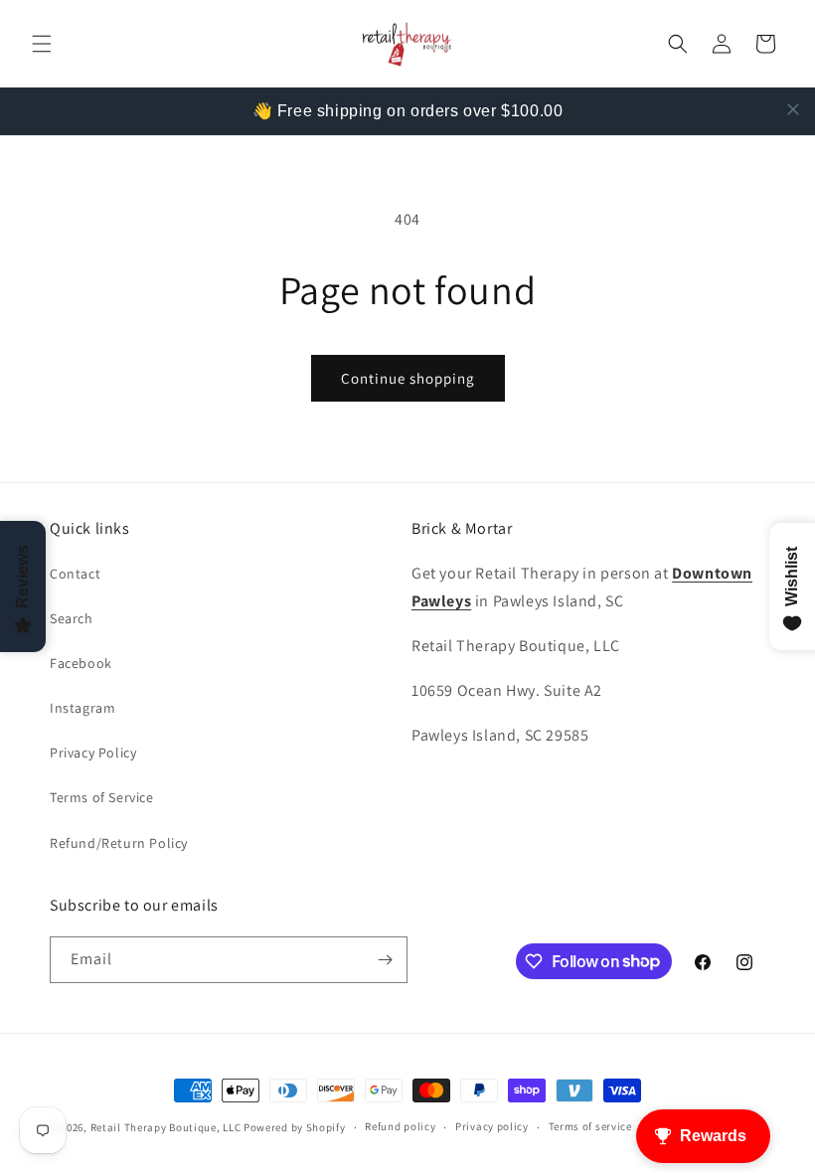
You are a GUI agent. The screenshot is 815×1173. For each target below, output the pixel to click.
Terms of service (590, 1126)
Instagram (82, 708)
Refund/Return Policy (119, 843)
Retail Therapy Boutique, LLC (166, 1127)
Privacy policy (492, 1126)
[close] (793, 109)
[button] (42, 44)
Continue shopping (408, 378)
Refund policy (400, 1126)
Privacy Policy (93, 752)
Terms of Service (102, 797)
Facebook (81, 663)
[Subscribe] (385, 959)
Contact (75, 574)
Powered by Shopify (295, 1127)
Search (71, 618)
